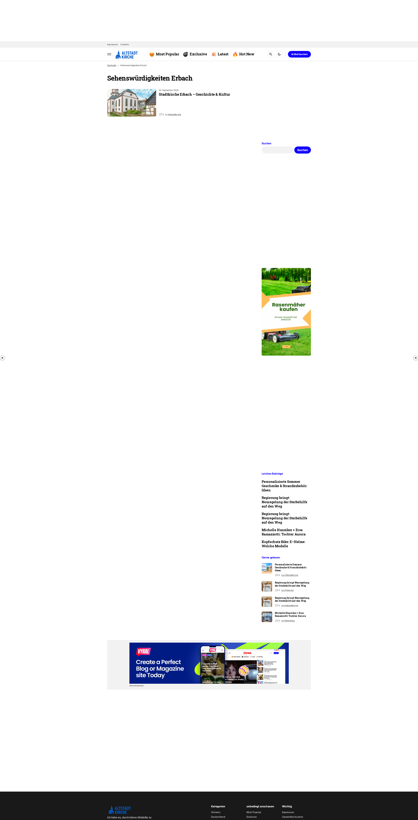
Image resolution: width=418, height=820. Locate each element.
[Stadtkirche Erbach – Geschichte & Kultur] (131, 103)
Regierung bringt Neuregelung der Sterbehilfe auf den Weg (284, 501)
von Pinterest (287, 590)
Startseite (111, 65)
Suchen (266, 143)
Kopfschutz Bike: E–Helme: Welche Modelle (283, 544)
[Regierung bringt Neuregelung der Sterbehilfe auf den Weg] (267, 586)
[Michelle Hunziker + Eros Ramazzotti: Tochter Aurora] (267, 617)
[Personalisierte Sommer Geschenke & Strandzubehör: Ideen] (267, 568)
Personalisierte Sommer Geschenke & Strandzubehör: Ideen (284, 485)
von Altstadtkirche (289, 575)
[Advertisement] (209, 663)
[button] (109, 54)
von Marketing (288, 620)
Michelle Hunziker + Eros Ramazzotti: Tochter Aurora (284, 532)
